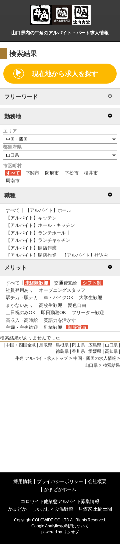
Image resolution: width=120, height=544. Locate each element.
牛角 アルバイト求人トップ (41, 358)
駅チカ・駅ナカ (22, 297)
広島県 (94, 345)
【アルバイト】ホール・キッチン (40, 225)
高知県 (111, 351)
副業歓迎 (53, 327)
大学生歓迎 (90, 297)
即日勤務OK (53, 312)
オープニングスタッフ (62, 290)
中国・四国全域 (21, 345)
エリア (10, 131)
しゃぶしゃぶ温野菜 (52, 509)
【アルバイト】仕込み (85, 255)
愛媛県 (94, 351)
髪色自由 (77, 305)
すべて (13, 173)
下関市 (33, 173)
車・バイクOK (58, 297)
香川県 (78, 351)
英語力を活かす (60, 320)
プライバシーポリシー (60, 481)
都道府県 (12, 147)
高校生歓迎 (50, 305)
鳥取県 (45, 345)
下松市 (72, 173)
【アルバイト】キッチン (31, 218)
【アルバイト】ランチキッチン (38, 240)
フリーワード (21, 97)
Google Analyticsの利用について (60, 526)
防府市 (52, 173)
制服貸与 (77, 327)
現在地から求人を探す (65, 73)
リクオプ (71, 532)
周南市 (13, 180)
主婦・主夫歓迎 (22, 327)
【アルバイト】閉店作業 (31, 255)
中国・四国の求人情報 (94, 358)
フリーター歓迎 (88, 312)
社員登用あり (19, 290)
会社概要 (97, 481)
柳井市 (91, 173)
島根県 (62, 345)
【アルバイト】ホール (48, 210)
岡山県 (78, 345)
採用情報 (22, 481)
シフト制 (92, 282)
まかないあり (19, 305)
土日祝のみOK (20, 312)
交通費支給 (65, 282)
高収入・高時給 (22, 320)
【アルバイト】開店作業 (31, 248)
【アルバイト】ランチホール (36, 233)
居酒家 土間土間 (95, 509)
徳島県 (62, 351)
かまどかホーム (60, 489)
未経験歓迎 (36, 282)
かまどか (17, 509)
